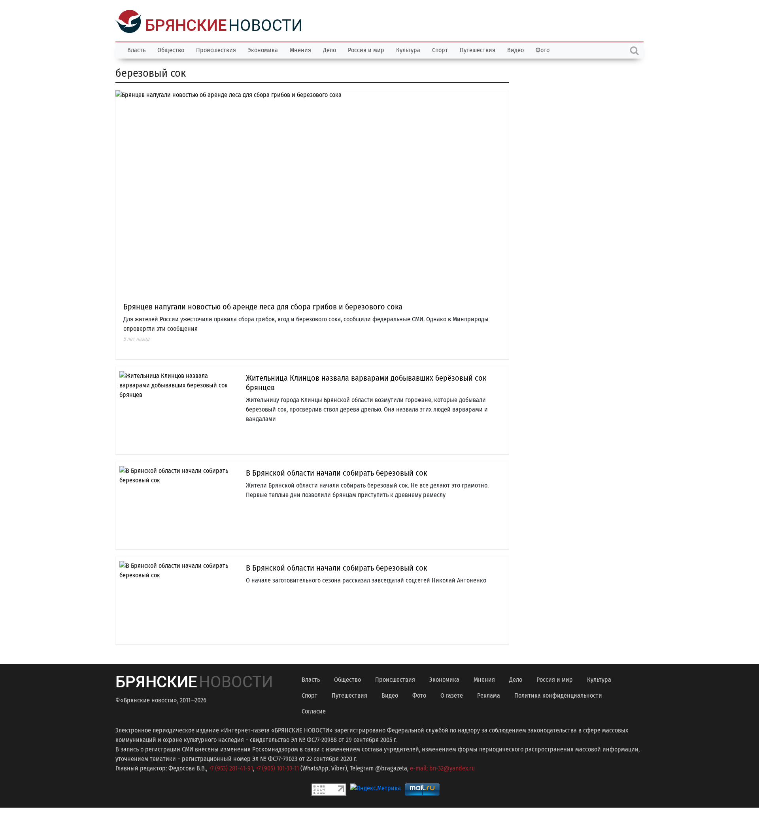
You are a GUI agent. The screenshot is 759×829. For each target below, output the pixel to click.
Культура (408, 49)
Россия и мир (366, 49)
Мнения (300, 49)
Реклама (488, 694)
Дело (329, 49)
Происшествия (216, 49)
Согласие (314, 710)
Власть (136, 49)
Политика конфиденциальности (558, 694)
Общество (170, 49)
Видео (515, 49)
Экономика (263, 49)
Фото (542, 49)
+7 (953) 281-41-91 (231, 767)
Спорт (440, 49)
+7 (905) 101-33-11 (277, 767)
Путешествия (477, 49)
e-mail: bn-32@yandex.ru (442, 767)
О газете (451, 694)
